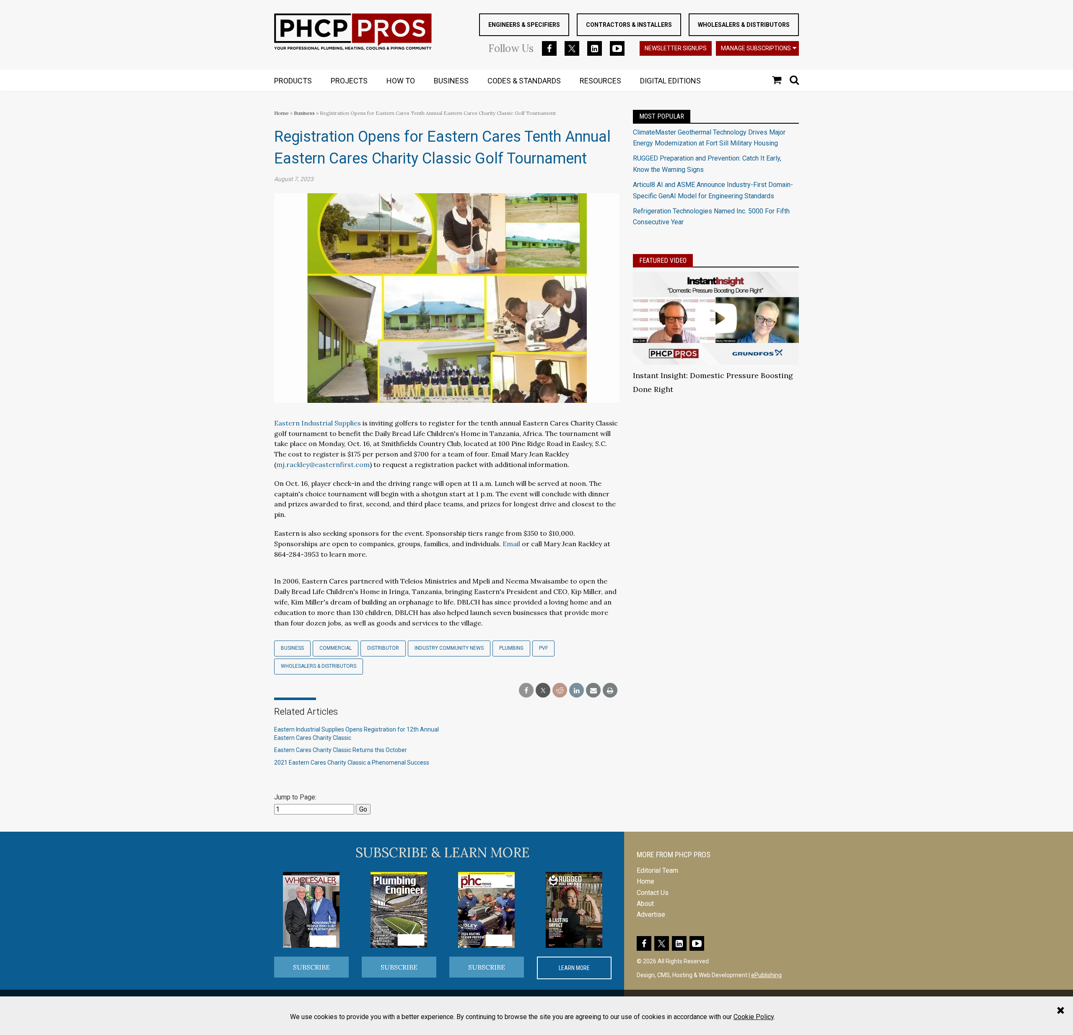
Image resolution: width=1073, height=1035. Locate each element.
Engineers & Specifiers (524, 24)
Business (305, 113)
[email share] (593, 691)
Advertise (651, 914)
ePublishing (766, 975)
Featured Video (663, 261)
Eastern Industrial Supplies (317, 423)
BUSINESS (451, 80)
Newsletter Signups (676, 48)
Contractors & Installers (629, 24)
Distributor (383, 648)
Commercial (335, 648)
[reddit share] (559, 691)
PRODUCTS (293, 80)
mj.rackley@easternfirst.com (323, 464)
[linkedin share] (576, 691)
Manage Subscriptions (756, 48)
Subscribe (311, 967)
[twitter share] (543, 691)
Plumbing (511, 648)
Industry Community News (449, 648)
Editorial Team (657, 870)
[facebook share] (526, 691)
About (645, 904)
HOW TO (400, 80)
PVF (543, 648)
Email (511, 544)
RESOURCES (600, 80)
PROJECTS (349, 80)
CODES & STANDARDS (524, 80)
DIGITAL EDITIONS (670, 80)
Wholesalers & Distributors (744, 24)
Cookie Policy (753, 1017)
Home (281, 113)
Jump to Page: (295, 797)
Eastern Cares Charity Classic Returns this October (340, 750)
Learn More (574, 968)
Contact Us (653, 893)
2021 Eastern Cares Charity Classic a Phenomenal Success (351, 762)
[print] (610, 691)
